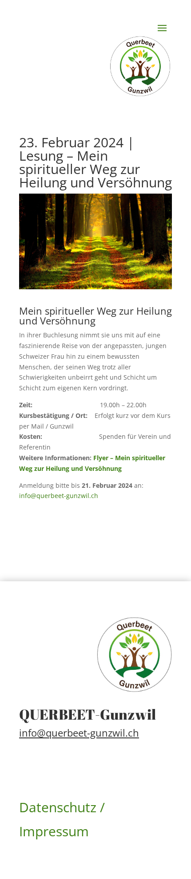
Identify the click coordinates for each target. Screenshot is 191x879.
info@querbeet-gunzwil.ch (58, 495)
